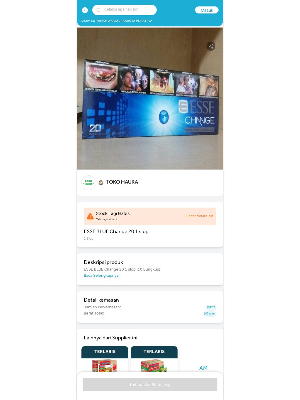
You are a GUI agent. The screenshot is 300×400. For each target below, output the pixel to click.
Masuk (207, 10)
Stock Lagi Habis (113, 214)
